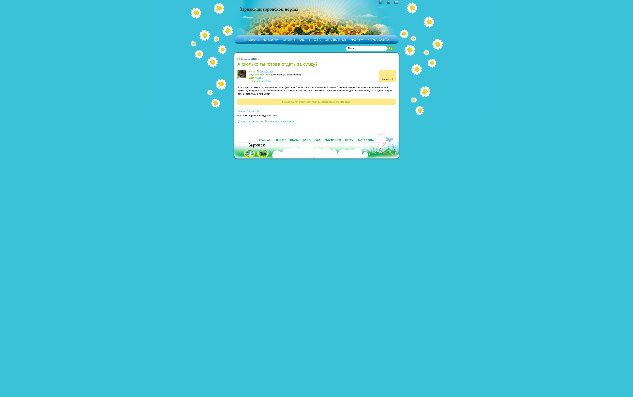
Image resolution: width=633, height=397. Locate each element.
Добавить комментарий (252, 121)
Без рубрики (265, 81)
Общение (259, 77)
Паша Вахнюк (266, 71)
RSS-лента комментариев (281, 121)
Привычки (346, 101)
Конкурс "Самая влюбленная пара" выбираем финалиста (310, 101)
